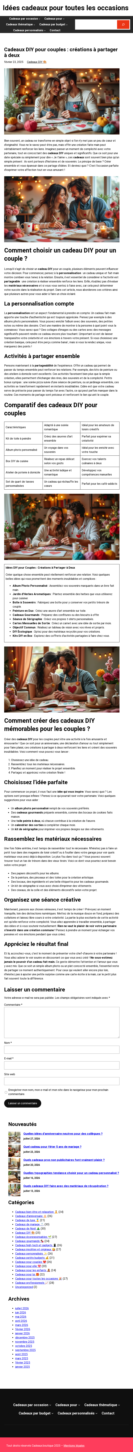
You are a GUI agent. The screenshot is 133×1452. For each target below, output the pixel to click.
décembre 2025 (25, 1337)
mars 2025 (21, 1358)
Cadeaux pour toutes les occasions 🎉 (38, 1278)
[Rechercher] (123, 24)
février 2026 (22, 1329)
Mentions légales (74, 1445)
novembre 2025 (24, 1341)
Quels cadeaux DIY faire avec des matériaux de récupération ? (65, 1186)
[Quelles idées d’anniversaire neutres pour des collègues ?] (14, 1138)
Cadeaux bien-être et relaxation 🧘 (36, 1212)
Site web (9, 1074)
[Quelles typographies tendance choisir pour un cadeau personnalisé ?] (14, 1177)
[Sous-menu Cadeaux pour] (64, 19)
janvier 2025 (22, 1366)
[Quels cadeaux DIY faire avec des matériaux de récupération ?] (14, 1190)
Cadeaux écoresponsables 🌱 (33, 1237)
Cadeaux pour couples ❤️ (30, 1262)
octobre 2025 (23, 1346)
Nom (8, 1042)
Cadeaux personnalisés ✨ (31, 1253)
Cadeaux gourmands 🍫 (29, 1241)
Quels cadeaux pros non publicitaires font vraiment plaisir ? (64, 1160)
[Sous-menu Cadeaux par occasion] (39, 19)
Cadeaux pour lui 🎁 (27, 1274)
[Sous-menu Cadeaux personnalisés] (45, 30)
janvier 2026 (22, 1333)
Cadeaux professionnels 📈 (31, 1282)
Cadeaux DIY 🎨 (37, 62)
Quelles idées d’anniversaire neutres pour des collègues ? (63, 1133)
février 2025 (22, 1362)
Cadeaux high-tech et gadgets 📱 (35, 1245)
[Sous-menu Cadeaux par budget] (67, 24)
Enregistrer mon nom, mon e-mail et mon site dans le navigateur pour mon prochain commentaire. (58, 1092)
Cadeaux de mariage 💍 (29, 1224)
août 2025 (21, 1354)
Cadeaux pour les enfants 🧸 (32, 1270)
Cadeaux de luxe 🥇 (27, 1220)
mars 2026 (21, 1325)
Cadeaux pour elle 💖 (28, 1266)
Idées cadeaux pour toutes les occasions (66, 8)
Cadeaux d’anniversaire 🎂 (31, 1216)
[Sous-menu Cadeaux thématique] (34, 24)
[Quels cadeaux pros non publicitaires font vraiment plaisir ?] (14, 1164)
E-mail (9, 1058)
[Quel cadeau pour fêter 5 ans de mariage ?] (14, 1151)
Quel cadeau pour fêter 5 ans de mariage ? (52, 1146)
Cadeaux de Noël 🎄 (27, 1228)
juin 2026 (20, 1312)
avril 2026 (21, 1321)
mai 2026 (20, 1316)
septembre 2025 (25, 1350)
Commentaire (13, 1004)
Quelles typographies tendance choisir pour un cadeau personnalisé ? (71, 1173)
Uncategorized (24, 1287)
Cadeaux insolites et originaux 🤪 (35, 1249)
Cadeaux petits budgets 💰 (32, 1257)
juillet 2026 (22, 1308)
